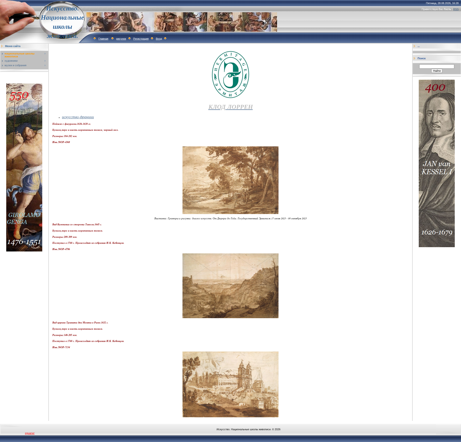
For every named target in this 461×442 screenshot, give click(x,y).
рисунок (121, 38)
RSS (456, 9)
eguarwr (30, 433)
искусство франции (78, 116)
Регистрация (141, 38)
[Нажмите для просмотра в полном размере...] (230, 213)
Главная (103, 38)
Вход (159, 38)
